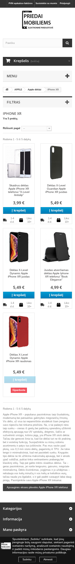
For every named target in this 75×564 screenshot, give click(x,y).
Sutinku (27, 559)
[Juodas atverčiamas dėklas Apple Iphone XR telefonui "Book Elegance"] (56, 246)
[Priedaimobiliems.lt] (37, 20)
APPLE (18, 89)
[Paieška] (67, 43)
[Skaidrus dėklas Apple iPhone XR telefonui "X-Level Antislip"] (19, 162)
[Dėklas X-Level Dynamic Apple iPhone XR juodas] (19, 246)
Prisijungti (65, 3)
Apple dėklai (34, 89)
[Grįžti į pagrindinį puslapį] (7, 89)
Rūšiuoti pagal (11, 128)
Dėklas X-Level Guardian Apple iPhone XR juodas (56, 188)
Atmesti (47, 559)
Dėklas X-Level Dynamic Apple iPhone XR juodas (19, 273)
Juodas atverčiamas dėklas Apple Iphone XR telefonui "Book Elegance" (56, 274)
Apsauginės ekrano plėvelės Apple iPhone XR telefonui (37, 487)
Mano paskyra (14, 529)
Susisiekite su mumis (46, 3)
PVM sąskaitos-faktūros (20, 3)
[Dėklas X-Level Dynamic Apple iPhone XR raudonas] (19, 331)
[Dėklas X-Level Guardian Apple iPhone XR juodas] (56, 162)
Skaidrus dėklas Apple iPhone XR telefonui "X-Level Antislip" (18, 190)
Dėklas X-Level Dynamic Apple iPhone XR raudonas (18, 358)
